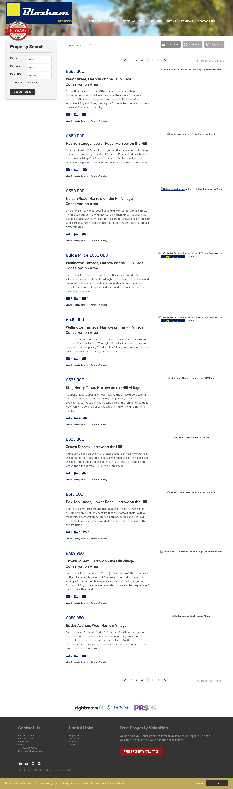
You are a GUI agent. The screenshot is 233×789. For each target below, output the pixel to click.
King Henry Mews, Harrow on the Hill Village (103, 387)
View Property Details (77, 120)
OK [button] (217, 783)
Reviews (187, 21)
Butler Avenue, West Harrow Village (96, 625)
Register (95, 21)
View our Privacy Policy (110, 783)
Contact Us (206, 21)
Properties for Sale (78, 735)
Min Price (15, 65)
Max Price (16, 73)
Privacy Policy (66, 770)
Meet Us (112, 21)
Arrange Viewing (99, 120)
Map (216, 44)
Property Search (71, 21)
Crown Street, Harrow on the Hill (94, 446)
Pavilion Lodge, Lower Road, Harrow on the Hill (106, 143)
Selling (156, 21)
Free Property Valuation (141, 751)
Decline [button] (199, 783)
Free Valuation (134, 21)
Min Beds (15, 58)
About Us (73, 741)
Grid (194, 44)
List (172, 44)
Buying (171, 21)
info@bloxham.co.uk (34, 750)
